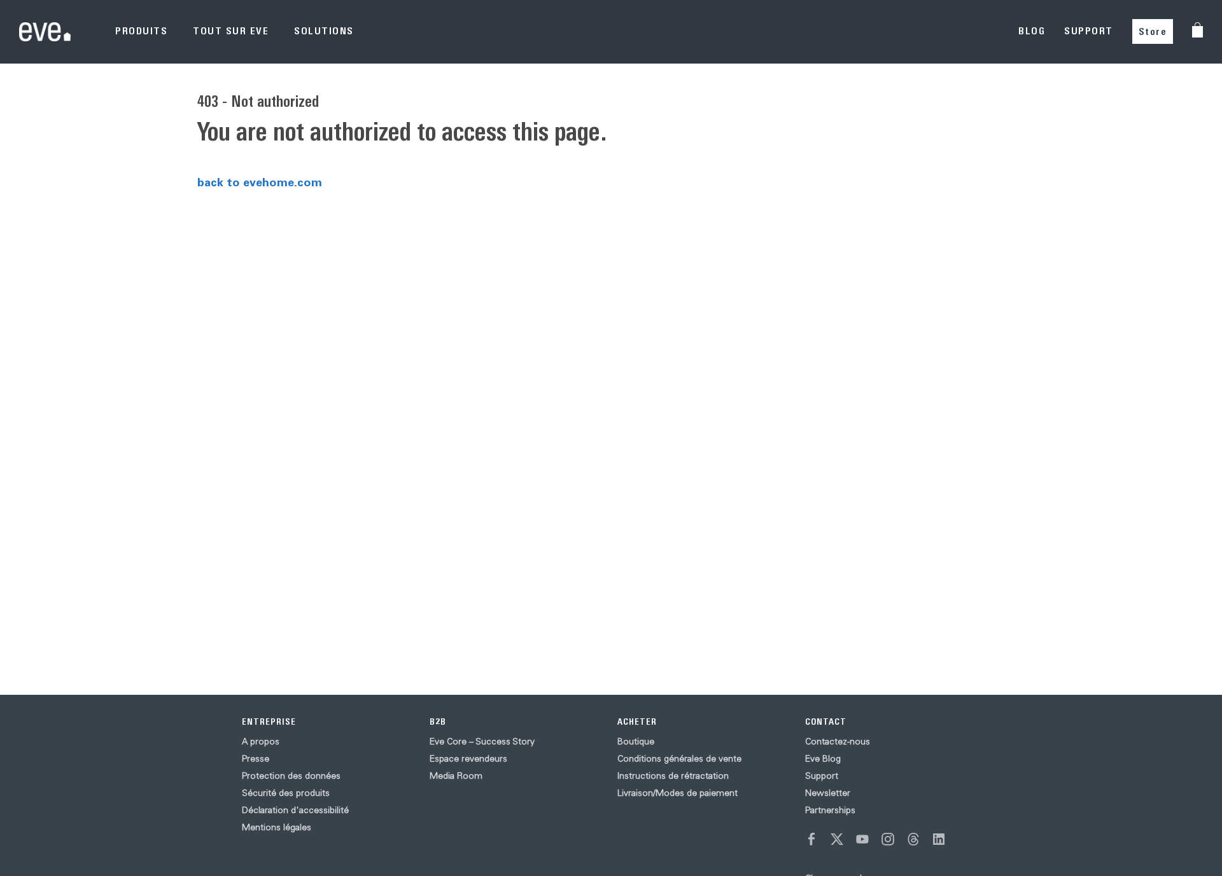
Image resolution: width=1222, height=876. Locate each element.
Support (821, 775)
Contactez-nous (837, 741)
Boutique (635, 741)
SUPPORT (1088, 31)
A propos (260, 741)
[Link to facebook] (811, 839)
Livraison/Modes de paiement (677, 792)
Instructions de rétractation (673, 775)
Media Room (456, 775)
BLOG (1031, 31)
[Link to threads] (913, 839)
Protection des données (291, 775)
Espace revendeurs (468, 758)
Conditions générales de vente (679, 758)
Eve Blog (823, 758)
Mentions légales (276, 827)
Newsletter (827, 792)
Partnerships (830, 810)
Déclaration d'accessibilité (295, 810)
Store (1153, 31)
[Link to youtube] (862, 839)
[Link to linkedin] (938, 839)
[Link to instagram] (887, 839)
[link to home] (45, 31)
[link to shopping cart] (1197, 30)
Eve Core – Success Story (482, 741)
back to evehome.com (259, 181)
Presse (255, 758)
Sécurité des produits (286, 792)
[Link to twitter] (837, 839)
